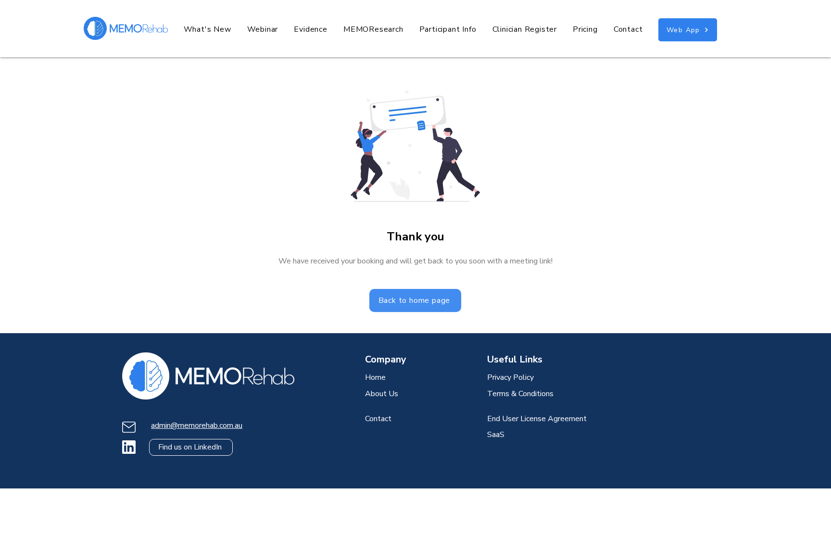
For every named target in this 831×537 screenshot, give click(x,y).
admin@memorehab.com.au (196, 425)
